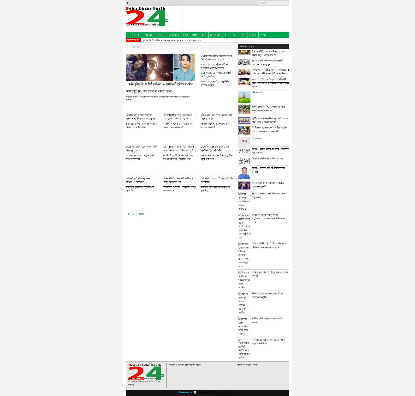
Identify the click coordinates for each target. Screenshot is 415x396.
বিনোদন (242, 34)
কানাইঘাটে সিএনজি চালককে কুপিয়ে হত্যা (149, 91)
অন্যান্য (263, 34)
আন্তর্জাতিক (148, 34)
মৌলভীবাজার (174, 34)
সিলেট (185, 34)
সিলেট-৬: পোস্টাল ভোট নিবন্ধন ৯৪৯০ (267, 158)
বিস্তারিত (129, 100)
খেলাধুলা (252, 34)
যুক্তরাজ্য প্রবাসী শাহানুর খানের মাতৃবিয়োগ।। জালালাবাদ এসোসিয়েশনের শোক (268, 218)
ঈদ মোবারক (256, 138)
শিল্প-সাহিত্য (215, 34)
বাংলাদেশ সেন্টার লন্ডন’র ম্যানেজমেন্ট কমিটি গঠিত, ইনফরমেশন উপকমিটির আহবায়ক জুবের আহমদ (270, 83)
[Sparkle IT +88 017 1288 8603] (214, 392)
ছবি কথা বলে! (181, 40)
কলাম (204, 34)
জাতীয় (136, 34)
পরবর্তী (141, 214)
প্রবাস (194, 34)
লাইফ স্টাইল (229, 34)
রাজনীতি (161, 34)
